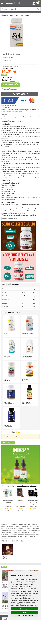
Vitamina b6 (5, 289)
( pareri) (17, 54)
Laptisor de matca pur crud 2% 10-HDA (33, 502)
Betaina (4, 303)
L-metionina (5, 299)
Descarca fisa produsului (10, 218)
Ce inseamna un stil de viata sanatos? (7, 606)
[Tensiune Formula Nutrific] (20, 267)
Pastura (20, 500)
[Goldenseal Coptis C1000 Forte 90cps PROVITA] (8, 493)
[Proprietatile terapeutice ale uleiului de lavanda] (8, 575)
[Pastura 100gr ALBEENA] (20, 493)
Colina (4, 292)
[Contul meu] (34, 3)
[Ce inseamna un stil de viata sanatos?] (8, 597)
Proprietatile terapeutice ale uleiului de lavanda (7, 585)
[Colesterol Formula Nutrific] (20, 236)
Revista (4, 566)
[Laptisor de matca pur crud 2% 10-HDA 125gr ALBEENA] (33, 493)
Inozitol (4, 296)
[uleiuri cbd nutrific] (20, 464)
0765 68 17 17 (22, 94)
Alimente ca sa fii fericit (7, 557)
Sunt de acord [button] (24, 609)
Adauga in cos (9, 84)
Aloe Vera (5, 306)
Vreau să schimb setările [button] (25, 615)
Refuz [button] (25, 612)
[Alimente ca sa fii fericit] (7, 549)
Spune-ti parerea (9, 443)
